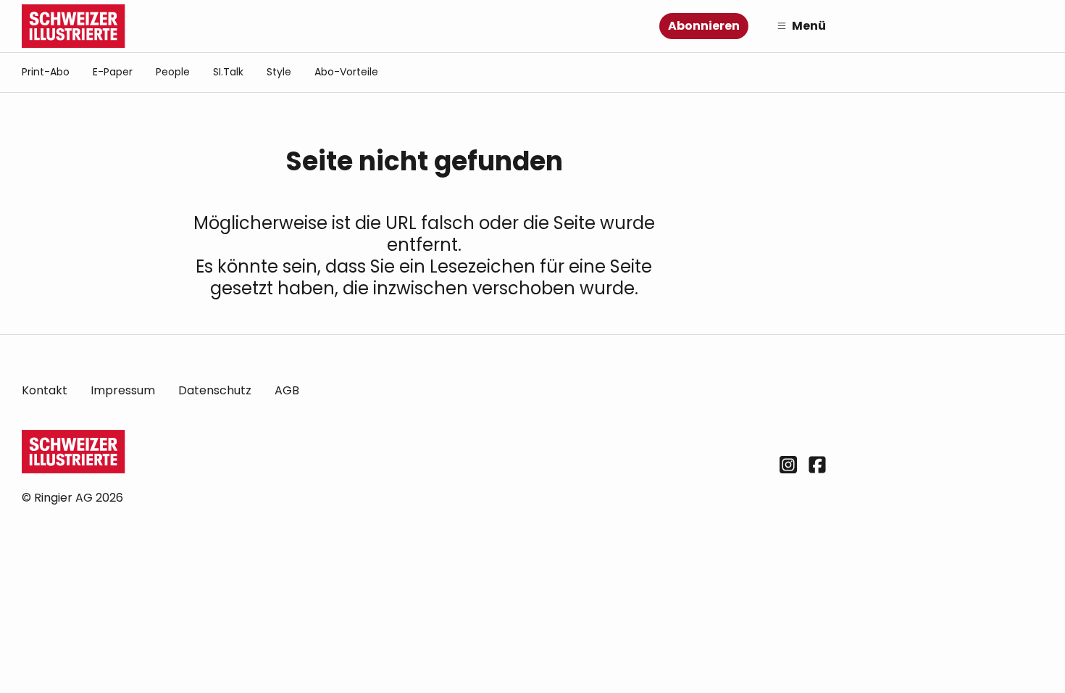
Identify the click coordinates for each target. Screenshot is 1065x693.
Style (279, 72)
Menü (809, 25)
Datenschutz (214, 390)
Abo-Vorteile (346, 72)
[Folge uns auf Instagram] (788, 465)
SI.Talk (228, 72)
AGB (287, 390)
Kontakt (44, 390)
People (173, 72)
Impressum (123, 390)
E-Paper (113, 72)
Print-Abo (46, 72)
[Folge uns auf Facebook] (817, 465)
